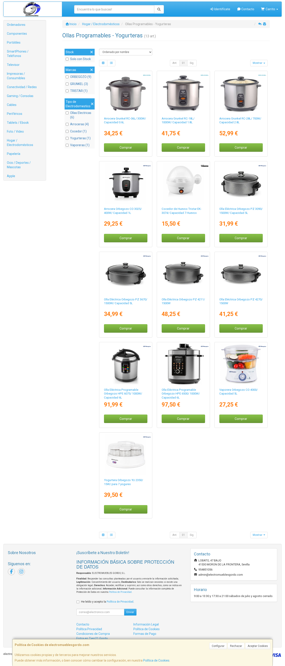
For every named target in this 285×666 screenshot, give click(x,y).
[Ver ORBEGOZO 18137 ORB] (126, 273)
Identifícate (222, 9)
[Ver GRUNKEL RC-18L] (183, 92)
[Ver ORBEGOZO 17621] (126, 454)
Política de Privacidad (120, 592)
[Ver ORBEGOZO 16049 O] (241, 364)
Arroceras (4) (79, 124)
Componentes (17, 33)
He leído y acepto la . (107, 601)
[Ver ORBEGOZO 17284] (126, 183)
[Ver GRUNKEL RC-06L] (126, 92)
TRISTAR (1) (79, 91)
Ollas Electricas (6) (80, 115)
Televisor (13, 65)
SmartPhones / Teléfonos (17, 54)
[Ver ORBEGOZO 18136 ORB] (241, 183)
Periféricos (14, 113)
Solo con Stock (80, 59)
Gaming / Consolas (20, 96)
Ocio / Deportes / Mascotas (19, 165)
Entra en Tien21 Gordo (92, 638)
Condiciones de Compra (93, 634)
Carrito (270, 9)
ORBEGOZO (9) (80, 77)
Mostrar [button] (258, 63)
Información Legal (146, 624)
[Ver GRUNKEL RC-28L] (241, 92)
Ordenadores (16, 24)
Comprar (126, 147)
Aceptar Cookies (258, 646)
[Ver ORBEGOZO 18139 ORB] (183, 273)
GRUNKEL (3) (79, 84)
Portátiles (13, 42)
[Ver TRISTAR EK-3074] (183, 183)
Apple (11, 176)
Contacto (247, 9)
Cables (11, 105)
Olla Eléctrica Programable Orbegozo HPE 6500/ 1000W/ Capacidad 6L (181, 393)
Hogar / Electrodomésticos (20, 143)
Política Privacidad (89, 629)
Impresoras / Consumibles (16, 76)
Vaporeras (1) (80, 145)
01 (183, 63)
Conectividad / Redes (22, 87)
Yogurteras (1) (80, 138)
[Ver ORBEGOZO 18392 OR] (183, 364)
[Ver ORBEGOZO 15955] (126, 364)
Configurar (218, 646)
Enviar (130, 612)
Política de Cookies (156, 660)
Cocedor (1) (78, 131)
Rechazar (236, 646)
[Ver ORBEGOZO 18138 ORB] (241, 273)
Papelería (13, 154)
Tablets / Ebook (18, 122)
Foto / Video (15, 131)
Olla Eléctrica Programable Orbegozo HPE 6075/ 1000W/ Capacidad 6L (123, 393)
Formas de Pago (144, 634)
